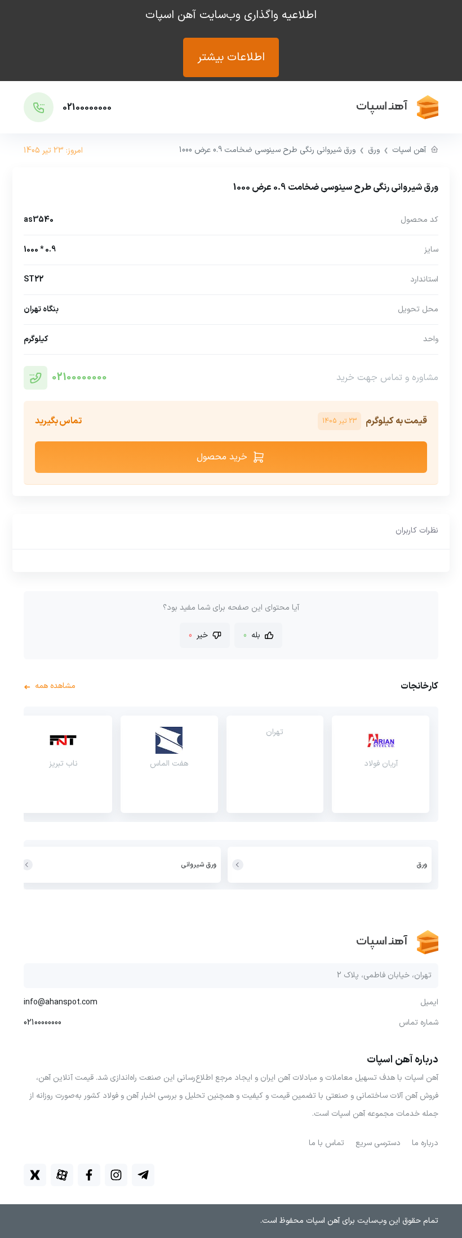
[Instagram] (116, 1175)
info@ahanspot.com (60, 1002)
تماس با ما (326, 1143)
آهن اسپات (409, 150)
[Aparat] (62, 1175)
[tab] (417, 531)
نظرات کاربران (417, 531)
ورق (374, 150)
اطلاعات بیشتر (231, 57)
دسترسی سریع (378, 1143)
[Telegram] (143, 1175)
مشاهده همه (49, 686)
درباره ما (425, 1143)
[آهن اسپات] (351, 107)
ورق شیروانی (198, 865)
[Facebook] (89, 1175)
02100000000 (79, 377)
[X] (35, 1175)
